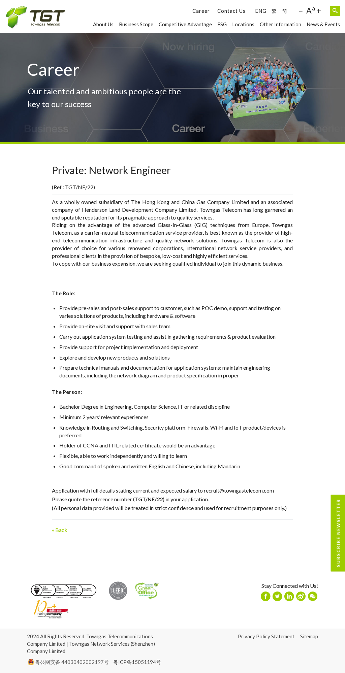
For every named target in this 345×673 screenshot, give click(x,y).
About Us (103, 24)
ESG (222, 24)
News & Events (323, 24)
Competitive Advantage (185, 24)
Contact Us (231, 11)
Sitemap (309, 636)
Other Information (280, 24)
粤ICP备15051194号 (137, 662)
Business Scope (136, 24)
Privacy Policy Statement (266, 636)
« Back (59, 530)
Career (201, 11)
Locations (243, 24)
